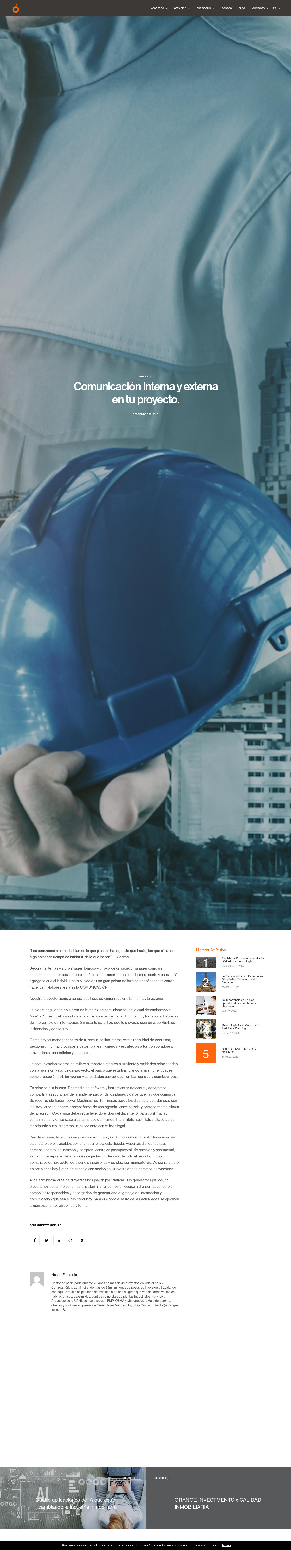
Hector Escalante (64, 1274)
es (275, 8)
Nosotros (157, 8)
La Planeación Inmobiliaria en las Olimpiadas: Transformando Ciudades (242, 979)
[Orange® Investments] (16, 8)
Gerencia (145, 376)
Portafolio (204, 8)
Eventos (227, 8)
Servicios (180, 8)
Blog (242, 8)
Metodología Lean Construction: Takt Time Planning (242, 1027)
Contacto (258, 8)
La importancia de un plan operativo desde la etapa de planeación (239, 1003)
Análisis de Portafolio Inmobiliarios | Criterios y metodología (243, 960)
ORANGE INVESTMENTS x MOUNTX (239, 1051)
